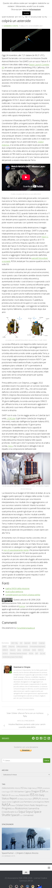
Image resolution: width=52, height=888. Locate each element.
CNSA (39, 788)
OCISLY (5, 653)
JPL (39, 798)
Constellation (46, 788)
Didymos (11, 647)
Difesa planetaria (22, 647)
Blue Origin (28, 788)
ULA (21, 815)
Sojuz (22, 812)
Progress (7, 808)
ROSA (31, 653)
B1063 (34, 643)
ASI (21, 643)
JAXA (35, 798)
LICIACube (11, 418)
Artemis (17, 788)
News (13, 805)
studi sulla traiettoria (14, 591)
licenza (22, 606)
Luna (34, 802)
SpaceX (15, 815)
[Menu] (49, 868)
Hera (10, 446)
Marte (47, 802)
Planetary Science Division (18, 653)
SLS (16, 812)
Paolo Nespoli (36, 805)
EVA (47, 792)
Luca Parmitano (26, 802)
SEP (36, 653)
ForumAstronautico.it (26, 628)
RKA (13, 809)
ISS (32, 794)
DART (4, 647)
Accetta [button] (26, 13)
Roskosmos (21, 808)
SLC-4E (42, 653)
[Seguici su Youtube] (44, 738)
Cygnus (28, 791)
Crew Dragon (6, 792)
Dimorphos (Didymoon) (37, 647)
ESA (42, 791)
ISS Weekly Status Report (25, 799)
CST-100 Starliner (17, 791)
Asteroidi (27, 643)
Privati (45, 805)
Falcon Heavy (15, 795)
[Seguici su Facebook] (41, 738)
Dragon (35, 791)
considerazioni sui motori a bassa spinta (22, 594)
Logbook (15, 802)
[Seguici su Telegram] (33, 738)
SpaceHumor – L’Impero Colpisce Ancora (20, 853)
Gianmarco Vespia (11, 26)
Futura (22, 795)
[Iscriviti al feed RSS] (48, 738)
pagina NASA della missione (17, 588)
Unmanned (28, 815)
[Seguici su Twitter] (37, 738)
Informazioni (35, 9)
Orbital (19, 805)
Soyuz (29, 812)
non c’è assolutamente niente (16, 550)
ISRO (27, 795)
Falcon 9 (12, 650)
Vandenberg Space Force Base (12, 657)
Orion (26, 805)
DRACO (5, 650)
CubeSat (42, 643)
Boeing (34, 788)
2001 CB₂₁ (14, 643)
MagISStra (40, 802)
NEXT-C (45, 236)
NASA (34, 650)
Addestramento (8, 788)
